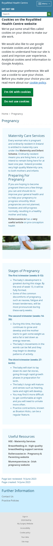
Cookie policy (25, 533)
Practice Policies (10, 500)
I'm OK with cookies (17, 92)
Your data (25, 537)
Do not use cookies (16, 101)
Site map (25, 541)
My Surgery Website (25, 524)
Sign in (25, 517)
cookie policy (38, 82)
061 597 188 (8, 9)
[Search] (49, 14)
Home (5, 114)
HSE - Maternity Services (21, 441)
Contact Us (7, 496)
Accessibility (25, 528)
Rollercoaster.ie (17, 219)
